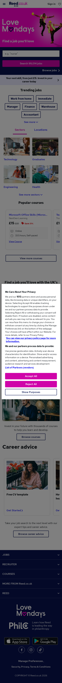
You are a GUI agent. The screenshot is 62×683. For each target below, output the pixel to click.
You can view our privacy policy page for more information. (31, 340)
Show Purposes (31, 392)
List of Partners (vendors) (19, 367)
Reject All (31, 384)
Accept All (31, 376)
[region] (31, 341)
